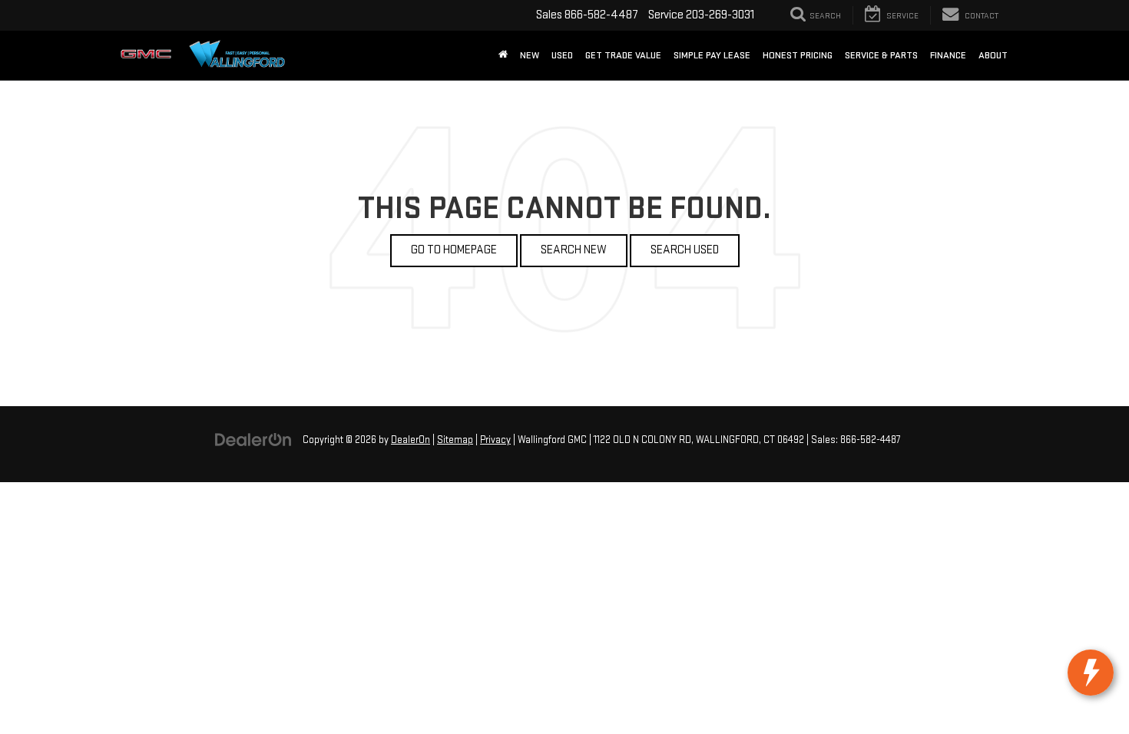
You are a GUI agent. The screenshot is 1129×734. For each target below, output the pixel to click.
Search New (574, 250)
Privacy (495, 440)
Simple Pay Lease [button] (712, 55)
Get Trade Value (623, 55)
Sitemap (455, 440)
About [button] (993, 55)
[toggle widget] (1091, 673)
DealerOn (410, 440)
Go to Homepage (454, 250)
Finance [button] (948, 55)
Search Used (685, 250)
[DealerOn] (253, 439)
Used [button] (562, 55)
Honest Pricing (798, 55)
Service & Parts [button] (881, 55)
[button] (503, 55)
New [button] (529, 55)
